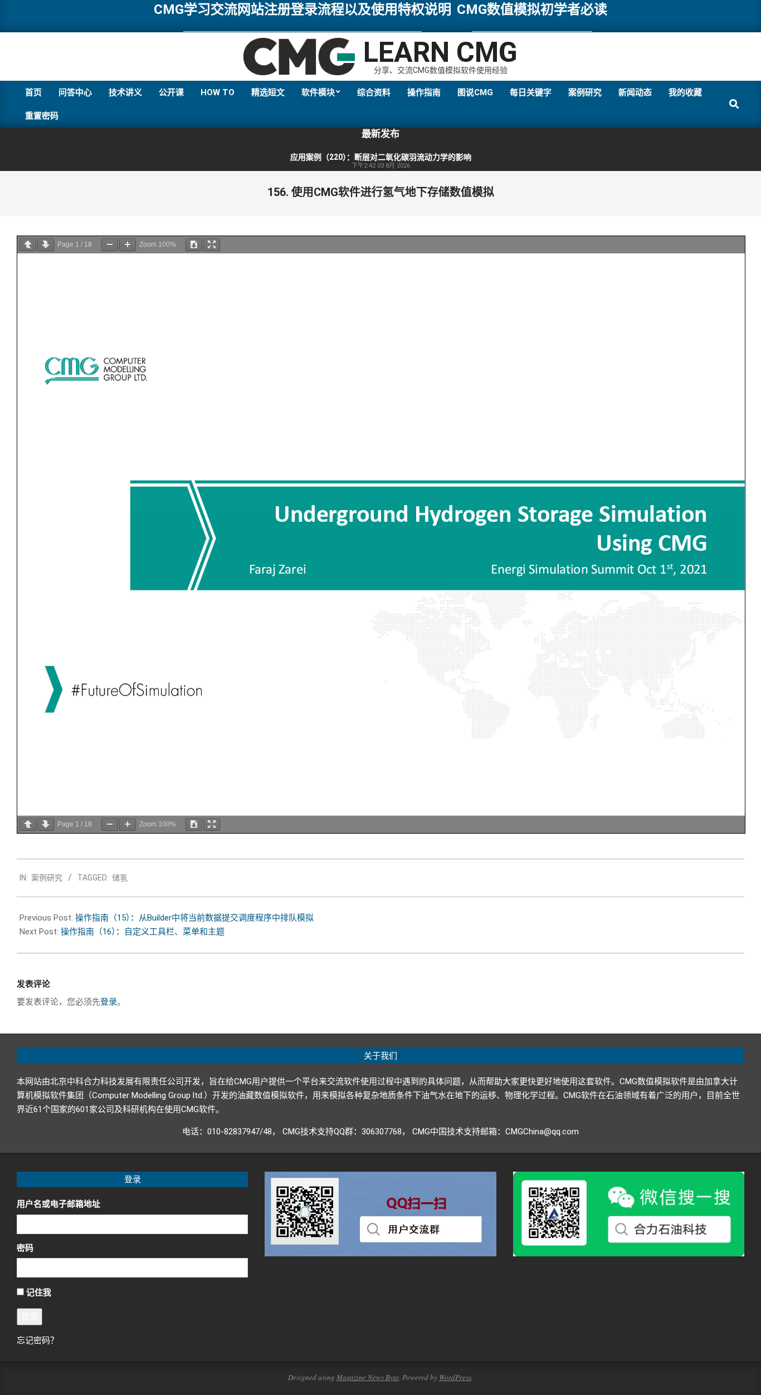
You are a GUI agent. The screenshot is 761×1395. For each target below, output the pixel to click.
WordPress (455, 1377)
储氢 (120, 877)
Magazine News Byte (367, 1377)
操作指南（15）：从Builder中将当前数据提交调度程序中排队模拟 (194, 918)
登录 (108, 1002)
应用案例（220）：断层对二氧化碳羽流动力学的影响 (380, 157)
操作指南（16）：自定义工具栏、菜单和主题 (143, 932)
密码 (25, 1248)
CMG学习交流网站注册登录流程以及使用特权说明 (302, 9)
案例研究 (46, 877)
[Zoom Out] (109, 244)
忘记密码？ (37, 1340)
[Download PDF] (194, 244)
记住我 (38, 1293)
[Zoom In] (127, 244)
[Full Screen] (211, 244)
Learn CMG (440, 52)
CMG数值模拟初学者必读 (532, 9)
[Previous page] (27, 244)
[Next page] (45, 244)
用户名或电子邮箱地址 (58, 1204)
